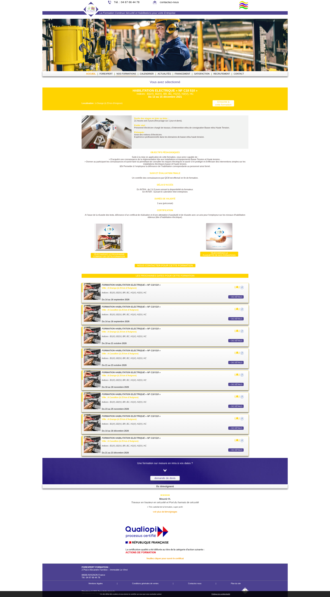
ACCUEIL (91, 74)
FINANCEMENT (182, 74)
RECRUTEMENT (221, 74)
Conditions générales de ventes (145, 583)
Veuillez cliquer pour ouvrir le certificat (165, 558)
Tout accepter (167, 594)
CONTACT (239, 74)
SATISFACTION (201, 74)
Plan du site (235, 583)
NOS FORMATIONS (126, 74)
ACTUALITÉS (164, 74)
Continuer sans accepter (183, 594)
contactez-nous (169, 2)
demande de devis (164, 478)
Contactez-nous (194, 583)
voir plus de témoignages (165, 512)
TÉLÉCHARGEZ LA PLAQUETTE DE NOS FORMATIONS (219, 254)
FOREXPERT (106, 74)
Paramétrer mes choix (202, 594)
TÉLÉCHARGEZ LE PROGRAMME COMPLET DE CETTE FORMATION (109, 255)
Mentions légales (95, 583)
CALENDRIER (147, 74)
